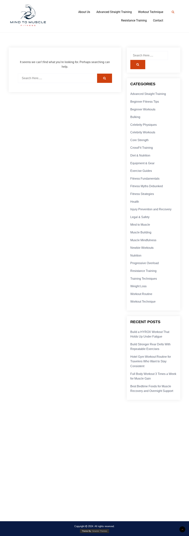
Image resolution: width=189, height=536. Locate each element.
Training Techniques (143, 278)
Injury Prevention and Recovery (150, 209)
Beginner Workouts (142, 109)
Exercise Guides (141, 170)
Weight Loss (138, 286)
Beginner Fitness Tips (144, 101)
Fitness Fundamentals (144, 178)
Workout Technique (150, 12)
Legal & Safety (140, 217)
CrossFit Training (141, 147)
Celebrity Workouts (142, 132)
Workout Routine (141, 294)
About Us (84, 12)
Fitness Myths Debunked (146, 186)
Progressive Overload (144, 263)
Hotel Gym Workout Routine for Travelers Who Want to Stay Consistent (150, 361)
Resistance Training (134, 20)
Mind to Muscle (140, 224)
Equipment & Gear (142, 163)
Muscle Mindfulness (143, 240)
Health (134, 201)
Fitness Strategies (142, 193)
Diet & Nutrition (140, 155)
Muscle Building (140, 232)
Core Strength (139, 140)
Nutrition (135, 255)
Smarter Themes (99, 531)
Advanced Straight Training (114, 12)
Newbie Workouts (142, 247)
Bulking (135, 117)
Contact (158, 20)
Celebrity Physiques (143, 124)
